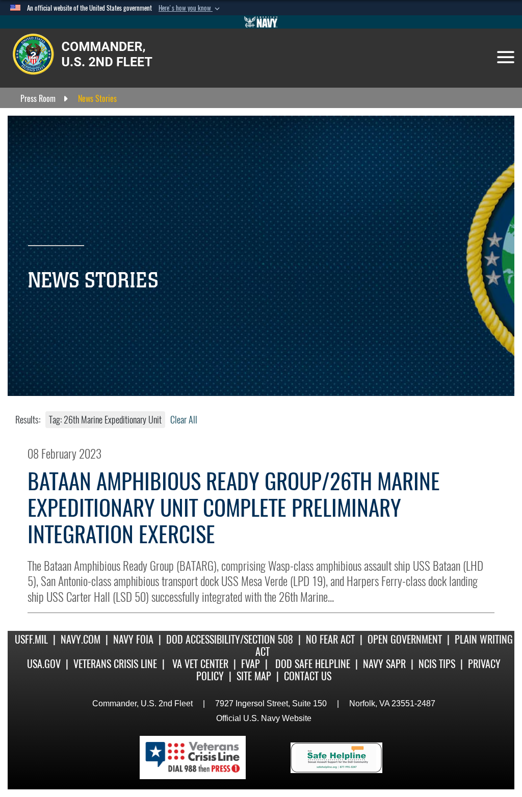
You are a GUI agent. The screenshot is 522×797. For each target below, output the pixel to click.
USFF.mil (31, 639)
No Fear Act (330, 639)
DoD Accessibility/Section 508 (229, 639)
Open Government (405, 639)
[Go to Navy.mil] (261, 22)
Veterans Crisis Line (115, 664)
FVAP (250, 664)
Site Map (254, 676)
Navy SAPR (384, 664)
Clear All (183, 419)
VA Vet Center (200, 664)
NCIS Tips (437, 664)
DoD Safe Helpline (312, 664)
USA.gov (44, 664)
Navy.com (80, 639)
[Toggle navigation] (505, 57)
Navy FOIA (133, 639)
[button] (190, 8)
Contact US (307, 676)
